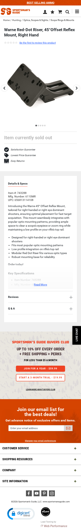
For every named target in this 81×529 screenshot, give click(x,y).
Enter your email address (24, 428)
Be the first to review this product (37, 42)
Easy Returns (17, 161)
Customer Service (15, 448)
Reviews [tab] (13, 296)
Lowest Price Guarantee (23, 155)
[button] (52, 12)
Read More (40, 284)
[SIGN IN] (45, 12)
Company (9, 470)
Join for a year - (40, 368)
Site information (15, 481)
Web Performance (55, 526)
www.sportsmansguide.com (56, 501)
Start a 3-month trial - (40, 377)
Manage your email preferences (40, 440)
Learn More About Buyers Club (40, 390)
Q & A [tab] (11, 308)
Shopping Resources (17, 459)
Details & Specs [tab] (18, 183)
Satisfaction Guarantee (23, 149)
